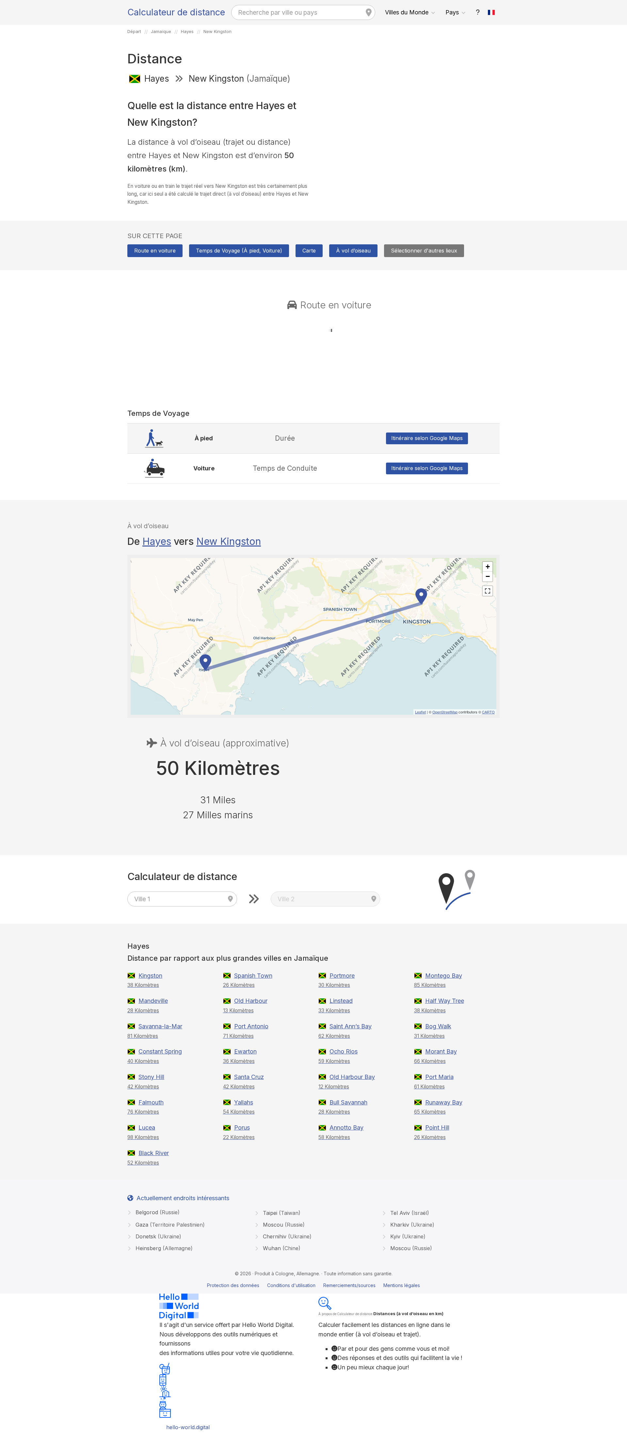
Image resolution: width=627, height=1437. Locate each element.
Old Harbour (250, 1000)
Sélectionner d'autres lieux (424, 250)
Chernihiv (286, 1236)
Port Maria (439, 1076)
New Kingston (228, 541)
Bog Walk (438, 1026)
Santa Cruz (249, 1076)
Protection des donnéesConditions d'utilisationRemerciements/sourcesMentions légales (313, 1285)
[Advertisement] (409, 136)
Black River (153, 1153)
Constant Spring (160, 1051)
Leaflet (420, 711)
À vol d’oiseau (353, 250)
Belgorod (157, 1212)
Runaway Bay (443, 1102)
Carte (309, 250)
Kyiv (407, 1236)
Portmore (342, 975)
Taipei (280, 1213)
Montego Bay (443, 975)
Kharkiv (411, 1224)
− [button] (488, 576)
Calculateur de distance (176, 12)
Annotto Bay (346, 1127)
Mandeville (153, 1000)
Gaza (169, 1224)
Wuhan (280, 1248)
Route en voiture (155, 250)
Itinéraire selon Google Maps (427, 438)
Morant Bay (441, 1051)
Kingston (150, 975)
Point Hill (437, 1127)
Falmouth (151, 1102)
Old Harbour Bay (352, 1076)
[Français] (491, 12)
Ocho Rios (344, 1051)
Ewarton (245, 1051)
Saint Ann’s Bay (351, 1026)
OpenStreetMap (445, 711)
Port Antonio (251, 1026)
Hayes (156, 541)
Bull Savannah (348, 1102)
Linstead (341, 1000)
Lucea (146, 1127)
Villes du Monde (406, 12)
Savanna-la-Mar (160, 1026)
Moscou (283, 1224)
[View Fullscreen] (487, 591)
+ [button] (488, 567)
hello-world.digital (188, 1427)
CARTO (488, 711)
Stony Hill (151, 1076)
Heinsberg (163, 1248)
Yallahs (243, 1102)
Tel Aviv (409, 1213)
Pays (452, 12)
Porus (242, 1127)
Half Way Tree (444, 1000)
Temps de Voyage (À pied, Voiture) (239, 250)
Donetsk (157, 1236)
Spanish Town (253, 975)
